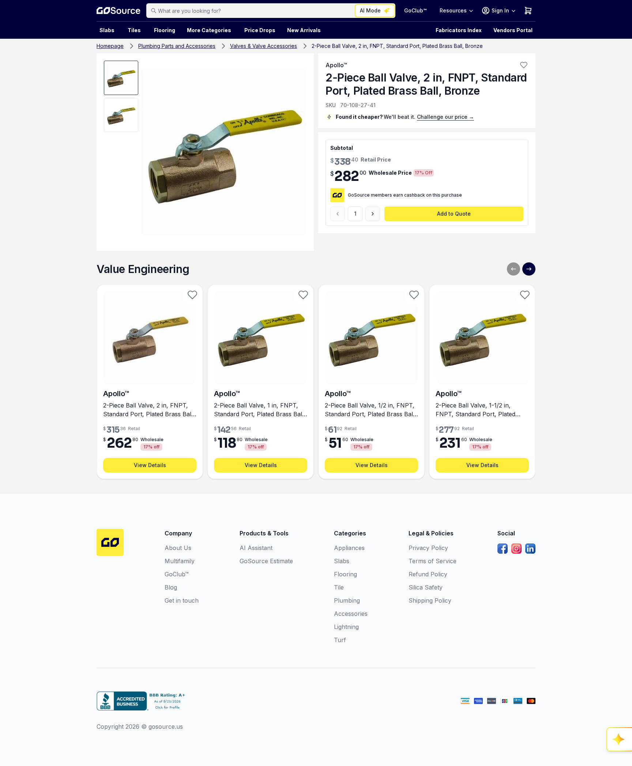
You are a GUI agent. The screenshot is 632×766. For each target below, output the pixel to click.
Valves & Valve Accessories (263, 46)
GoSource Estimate (266, 561)
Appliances (349, 547)
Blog (171, 587)
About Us (178, 547)
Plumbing (347, 600)
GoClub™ (415, 10)
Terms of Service (432, 561)
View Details (150, 465)
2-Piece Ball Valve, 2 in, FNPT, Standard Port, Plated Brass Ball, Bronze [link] (397, 46)
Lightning (346, 626)
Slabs (341, 561)
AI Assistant (256, 547)
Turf (340, 640)
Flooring (164, 30)
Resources (453, 10)
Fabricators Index (459, 30)
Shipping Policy (430, 600)
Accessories (351, 613)
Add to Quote (454, 214)
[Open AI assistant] (619, 739)
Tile (339, 587)
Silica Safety (426, 587)
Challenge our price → (445, 117)
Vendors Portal (513, 30)
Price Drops (259, 30)
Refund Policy (428, 574)
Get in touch (182, 600)
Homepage (110, 46)
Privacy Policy (428, 547)
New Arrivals (304, 30)
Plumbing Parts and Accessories (176, 46)
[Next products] (528, 269)
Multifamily (180, 561)
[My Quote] (528, 10)
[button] (523, 65)
